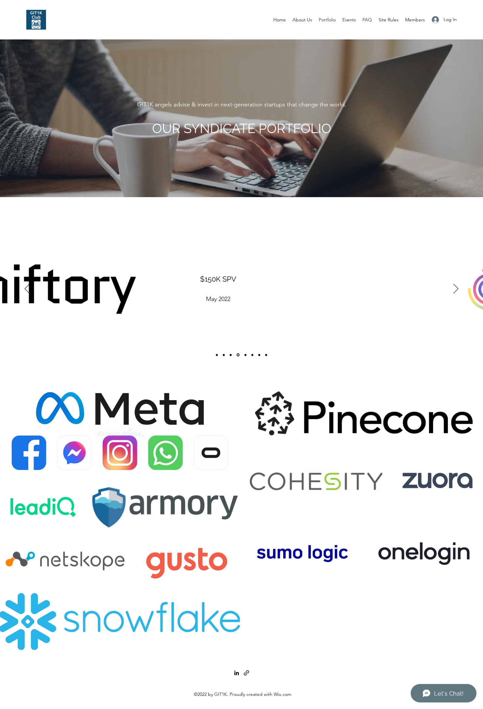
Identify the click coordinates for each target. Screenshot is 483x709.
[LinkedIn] (236, 673)
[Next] (455, 289)
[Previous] (27, 289)
